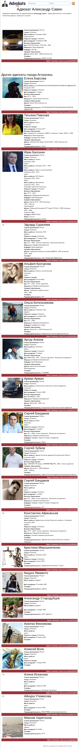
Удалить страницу (49, 746)
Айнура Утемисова (37, 696)
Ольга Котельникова (38, 302)
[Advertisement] (39, 22)
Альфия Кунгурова (37, 263)
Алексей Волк (34, 649)
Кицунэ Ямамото (36, 573)
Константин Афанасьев (41, 513)
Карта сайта (68, 746)
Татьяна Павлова (36, 115)
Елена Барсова (35, 78)
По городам (59, 746)
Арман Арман (34, 378)
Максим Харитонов (38, 717)
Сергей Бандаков (36, 413)
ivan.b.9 (31, 217)
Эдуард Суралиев (37, 224)
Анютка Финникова (37, 623)
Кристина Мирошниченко (42, 547)
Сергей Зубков (34, 448)
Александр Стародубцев (42, 598)
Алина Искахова (36, 674)
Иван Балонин (34, 152)
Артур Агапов (33, 339)
